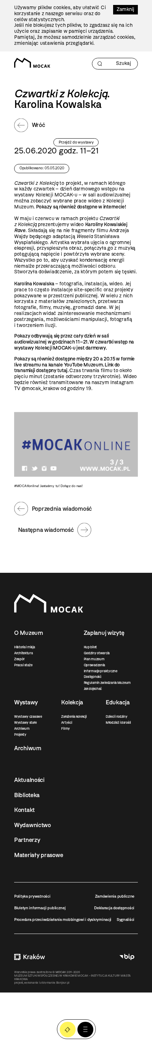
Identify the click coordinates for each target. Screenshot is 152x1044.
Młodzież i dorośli (118, 722)
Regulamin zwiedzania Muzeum (107, 683)
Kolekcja (72, 702)
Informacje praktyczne (100, 671)
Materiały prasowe (38, 854)
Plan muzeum (94, 659)
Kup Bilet (68, 1030)
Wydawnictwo (32, 824)
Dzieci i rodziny (117, 716)
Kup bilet (90, 647)
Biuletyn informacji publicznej (40, 907)
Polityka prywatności (32, 896)
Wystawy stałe (25, 722)
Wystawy (26, 702)
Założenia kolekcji (73, 716)
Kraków (29, 957)
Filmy (65, 728)
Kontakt (24, 809)
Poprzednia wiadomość (62, 508)
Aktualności (29, 779)
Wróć (38, 124)
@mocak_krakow (40, 389)
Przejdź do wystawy (76, 142)
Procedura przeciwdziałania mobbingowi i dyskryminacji (62, 919)
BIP (126, 957)
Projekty (20, 734)
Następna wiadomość (46, 529)
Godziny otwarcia (97, 653)
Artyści (66, 722)
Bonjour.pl (62, 982)
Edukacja (118, 702)
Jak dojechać (93, 689)
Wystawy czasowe (28, 716)
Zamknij (125, 9)
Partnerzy (27, 839)
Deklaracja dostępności (114, 907)
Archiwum (22, 728)
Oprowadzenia (94, 665)
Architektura (23, 653)
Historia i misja (24, 647)
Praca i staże (23, 665)
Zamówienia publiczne (114, 896)
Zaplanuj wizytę (104, 632)
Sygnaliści (125, 919)
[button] (85, 1030)
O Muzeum (28, 632)
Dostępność (92, 677)
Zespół (19, 659)
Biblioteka (27, 795)
